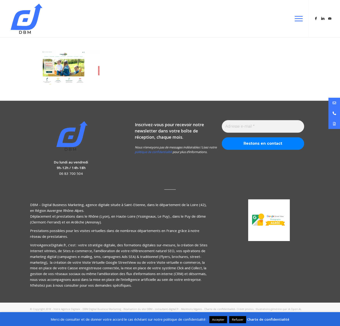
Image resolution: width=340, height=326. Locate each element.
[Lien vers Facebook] (315, 18)
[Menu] (297, 18)
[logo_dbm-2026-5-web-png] (25, 18)
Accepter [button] (218, 319)
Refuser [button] (237, 319)
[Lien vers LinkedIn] (322, 18)
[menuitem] (297, 18)
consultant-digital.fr (167, 309)
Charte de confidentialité (219, 309)
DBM (149, 309)
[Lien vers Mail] (329, 18)
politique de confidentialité (153, 152)
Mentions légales (191, 309)
